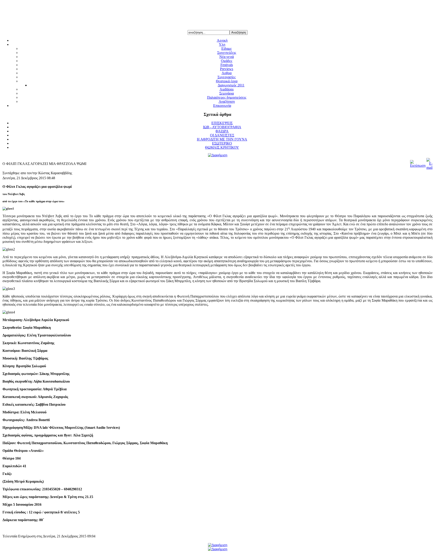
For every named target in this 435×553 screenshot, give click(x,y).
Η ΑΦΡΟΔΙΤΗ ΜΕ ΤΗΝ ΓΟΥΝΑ (222, 139)
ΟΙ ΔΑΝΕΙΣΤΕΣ (222, 135)
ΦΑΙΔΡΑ (222, 131)
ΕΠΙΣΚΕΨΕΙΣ (222, 123)
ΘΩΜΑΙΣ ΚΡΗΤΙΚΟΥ (222, 147)
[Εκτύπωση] (417, 165)
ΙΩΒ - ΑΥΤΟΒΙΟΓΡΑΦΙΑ (222, 127)
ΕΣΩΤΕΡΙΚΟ (222, 143)
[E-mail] (429, 167)
